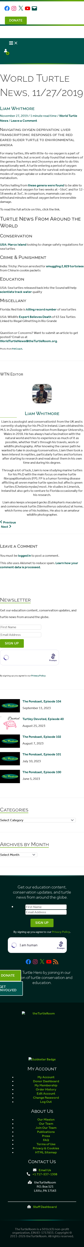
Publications (46, 1132)
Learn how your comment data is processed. (39, 565)
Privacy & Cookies (46, 1148)
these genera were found (46, 185)
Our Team (46, 1124)
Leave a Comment (24, 121)
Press (46, 1136)
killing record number (41, 309)
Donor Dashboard (46, 1081)
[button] (15, 20)
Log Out (46, 1102)
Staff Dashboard (45, 1207)
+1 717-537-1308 (44, 1174)
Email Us (45, 1170)
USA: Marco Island (13, 244)
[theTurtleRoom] (42, 1031)
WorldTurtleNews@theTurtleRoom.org (28, 341)
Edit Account (46, 1093)
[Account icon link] (5, 51)
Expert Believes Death (35, 317)
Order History (46, 1089)
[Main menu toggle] (13, 43)
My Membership (46, 1085)
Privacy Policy (38, 675)
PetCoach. (17, 348)
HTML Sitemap (46, 1152)
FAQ (46, 1140)
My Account (46, 1077)
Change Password (46, 1098)
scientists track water (16, 292)
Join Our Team (45, 1128)
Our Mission (46, 1119)
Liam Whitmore (17, 108)
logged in (24, 556)
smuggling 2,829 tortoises (65, 266)
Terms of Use (46, 1144)
